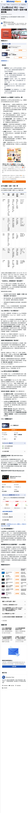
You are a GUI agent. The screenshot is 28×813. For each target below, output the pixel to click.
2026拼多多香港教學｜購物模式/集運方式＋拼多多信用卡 (7, 638)
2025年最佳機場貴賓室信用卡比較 (20, 629)
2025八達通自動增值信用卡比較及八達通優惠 (7, 629)
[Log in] (26, 2)
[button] (14, 443)
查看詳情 (8, 50)
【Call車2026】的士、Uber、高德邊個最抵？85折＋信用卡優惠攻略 (19, 4)
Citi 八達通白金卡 (14, 425)
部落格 (8, 4)
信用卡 (4, 4)
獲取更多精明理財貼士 (7, 660)
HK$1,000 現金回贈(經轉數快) (23, 580)
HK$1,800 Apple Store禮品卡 (23, 576)
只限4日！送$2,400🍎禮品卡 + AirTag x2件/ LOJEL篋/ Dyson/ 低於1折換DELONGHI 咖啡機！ (13, 164)
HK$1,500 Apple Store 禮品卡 (23, 594)
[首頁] (1, 4)
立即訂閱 (14, 666)
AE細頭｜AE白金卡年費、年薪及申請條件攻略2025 (20, 638)
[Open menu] (2, 1)
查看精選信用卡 (5, 60)
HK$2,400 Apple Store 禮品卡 (23, 573)
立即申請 (20, 50)
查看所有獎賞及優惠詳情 (7, 511)
